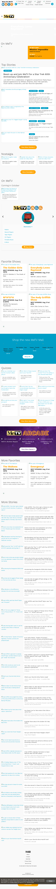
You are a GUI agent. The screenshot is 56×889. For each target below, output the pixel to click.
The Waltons (10, 466)
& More (7, 242)
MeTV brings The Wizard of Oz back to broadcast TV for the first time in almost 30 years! (9, 196)
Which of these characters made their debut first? (46, 162)
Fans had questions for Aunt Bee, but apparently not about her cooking (38, 774)
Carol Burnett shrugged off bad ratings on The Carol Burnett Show (38, 579)
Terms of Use (28, 863)
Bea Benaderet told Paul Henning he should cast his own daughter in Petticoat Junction (38, 538)
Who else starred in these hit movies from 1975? (38, 785)
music (41, 90)
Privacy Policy (28, 861)
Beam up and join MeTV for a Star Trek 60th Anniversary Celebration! (26, 75)
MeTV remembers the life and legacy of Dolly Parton (40, 94)
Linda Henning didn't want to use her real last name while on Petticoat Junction (38, 627)
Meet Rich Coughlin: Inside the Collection (9, 162)
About (28, 854)
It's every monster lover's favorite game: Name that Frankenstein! (9, 394)
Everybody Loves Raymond (40, 268)
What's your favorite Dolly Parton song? (36, 677)
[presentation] (16, 4)
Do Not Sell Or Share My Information (28, 865)
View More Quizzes (27, 421)
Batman (32, 134)
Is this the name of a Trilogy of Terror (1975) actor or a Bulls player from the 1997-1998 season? (45, 411)
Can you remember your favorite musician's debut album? (9, 379)
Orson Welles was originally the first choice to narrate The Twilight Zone (38, 829)
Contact (28, 856)
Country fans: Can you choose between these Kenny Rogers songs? (27, 394)
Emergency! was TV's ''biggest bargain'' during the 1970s (40, 124)
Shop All (27, 356)
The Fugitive (38, 56)
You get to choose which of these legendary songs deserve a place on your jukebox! (37, 819)
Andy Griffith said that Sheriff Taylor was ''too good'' (38, 601)
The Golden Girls (12, 267)
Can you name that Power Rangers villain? (37, 732)
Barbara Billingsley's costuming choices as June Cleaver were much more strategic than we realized (38, 807)
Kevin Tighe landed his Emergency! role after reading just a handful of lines (41, 484)
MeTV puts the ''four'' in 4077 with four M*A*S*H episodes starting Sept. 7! (38, 547)
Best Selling (8, 234)
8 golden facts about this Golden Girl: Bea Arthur (37, 722)
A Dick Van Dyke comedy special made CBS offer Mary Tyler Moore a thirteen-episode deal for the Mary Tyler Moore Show (38, 518)
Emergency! (33, 121)
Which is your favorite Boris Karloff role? (36, 839)
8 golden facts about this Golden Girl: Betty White (27, 162)
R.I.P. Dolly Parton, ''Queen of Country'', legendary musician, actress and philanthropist (38, 638)
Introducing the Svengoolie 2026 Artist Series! (38, 569)
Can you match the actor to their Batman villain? (39, 137)
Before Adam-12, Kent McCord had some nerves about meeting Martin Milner (38, 687)
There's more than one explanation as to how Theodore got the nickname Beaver (38, 528)
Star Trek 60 (8, 70)
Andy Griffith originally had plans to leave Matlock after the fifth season (36, 752)
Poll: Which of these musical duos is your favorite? (26, 377)
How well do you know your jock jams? (8, 405)
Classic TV (44, 108)
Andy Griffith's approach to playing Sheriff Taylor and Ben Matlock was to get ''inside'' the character (38, 656)
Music (27, 226)
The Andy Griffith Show (40, 298)
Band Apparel (9, 239)
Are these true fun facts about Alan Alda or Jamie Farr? (37, 711)
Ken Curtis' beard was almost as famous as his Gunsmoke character (38, 741)
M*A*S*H (8, 297)
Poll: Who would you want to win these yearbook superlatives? (36, 666)
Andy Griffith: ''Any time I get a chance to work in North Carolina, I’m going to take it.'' (41, 311)
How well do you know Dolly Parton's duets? (45, 391)
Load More (28, 884)
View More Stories (27, 147)
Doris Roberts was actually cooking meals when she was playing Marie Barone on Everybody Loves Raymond (42, 281)
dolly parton (33, 90)
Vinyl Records (9, 229)
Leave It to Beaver (34, 108)
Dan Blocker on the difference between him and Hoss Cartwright (38, 590)
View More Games (27, 449)
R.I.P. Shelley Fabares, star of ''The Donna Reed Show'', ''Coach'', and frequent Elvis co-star (38, 763)
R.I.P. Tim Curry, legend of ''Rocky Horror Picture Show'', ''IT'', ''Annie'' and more (38, 611)
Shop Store (28, 247)
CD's (6, 232)
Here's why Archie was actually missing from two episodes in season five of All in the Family (38, 558)
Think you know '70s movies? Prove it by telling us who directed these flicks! (46, 379)
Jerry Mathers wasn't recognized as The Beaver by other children (41, 111)
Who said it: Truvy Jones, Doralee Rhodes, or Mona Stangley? (27, 408)
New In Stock (9, 237)
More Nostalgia (27, 172)
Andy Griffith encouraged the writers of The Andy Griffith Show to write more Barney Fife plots (38, 699)
